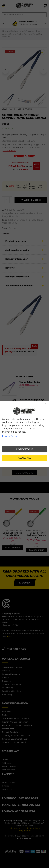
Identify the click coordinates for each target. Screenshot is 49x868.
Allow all (24, 458)
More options (24, 449)
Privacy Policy (9, 436)
